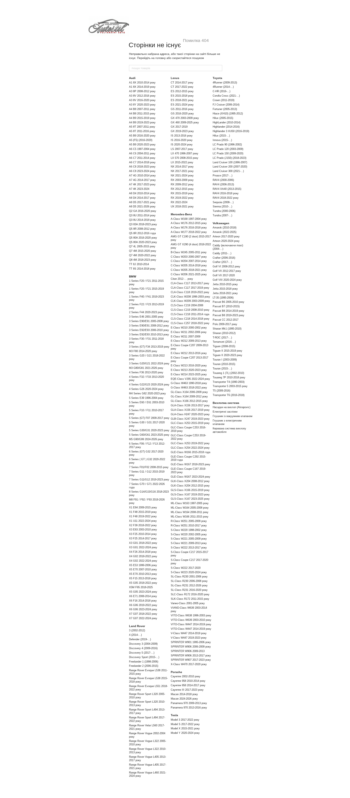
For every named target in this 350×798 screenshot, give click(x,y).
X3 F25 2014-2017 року (143, 538)
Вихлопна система (226, 402)
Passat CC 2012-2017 (225, 319)
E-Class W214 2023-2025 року (189, 374)
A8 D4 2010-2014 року (142, 193)
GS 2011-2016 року (182, 109)
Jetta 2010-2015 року (225, 284)
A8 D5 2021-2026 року (142, 206)
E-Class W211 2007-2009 (185, 336)
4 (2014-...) (135, 634)
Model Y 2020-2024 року (185, 732)
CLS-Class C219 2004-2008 (187, 305)
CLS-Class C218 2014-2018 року (190, 318)
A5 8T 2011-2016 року (142, 131)
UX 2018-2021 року (182, 206)
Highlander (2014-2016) (226, 126)
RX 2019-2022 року (182, 197)
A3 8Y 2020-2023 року (142, 104)
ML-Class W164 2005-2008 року (190, 507)
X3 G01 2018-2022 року (143, 542)
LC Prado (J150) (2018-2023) (229, 157)
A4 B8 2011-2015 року (142, 113)
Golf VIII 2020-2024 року (227, 279)
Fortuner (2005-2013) (225, 109)
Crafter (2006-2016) (224, 257)
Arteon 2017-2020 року (226, 236)
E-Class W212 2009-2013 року (189, 340)
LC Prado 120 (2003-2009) (228, 148)
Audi (132, 78)
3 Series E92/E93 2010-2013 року (149, 334)
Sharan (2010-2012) (224, 333)
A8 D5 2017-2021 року (142, 202)
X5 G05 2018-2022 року (143, 582)
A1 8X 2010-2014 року (142, 82)
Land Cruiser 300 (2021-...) (228, 171)
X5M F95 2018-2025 (141, 587)
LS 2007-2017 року (182, 148)
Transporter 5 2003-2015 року (230, 386)
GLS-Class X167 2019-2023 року (190, 494)
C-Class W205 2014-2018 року (189, 265)
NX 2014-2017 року (182, 166)
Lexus (175, 78)
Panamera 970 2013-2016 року (189, 707)
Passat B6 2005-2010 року (228, 301)
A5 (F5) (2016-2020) (140, 140)
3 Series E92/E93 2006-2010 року (149, 330)
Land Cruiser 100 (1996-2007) (230, 162)
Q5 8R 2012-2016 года (142, 233)
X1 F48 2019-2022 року (143, 516)
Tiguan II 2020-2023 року (227, 355)
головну (160, 58)
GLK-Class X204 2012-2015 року (190, 485)
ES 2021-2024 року (182, 104)
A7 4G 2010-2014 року (142, 175)
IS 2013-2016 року (182, 135)
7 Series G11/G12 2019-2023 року (149, 479)
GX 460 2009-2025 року (185, 122)
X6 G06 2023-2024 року (143, 609)
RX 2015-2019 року (182, 193)
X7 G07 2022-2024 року (143, 618)
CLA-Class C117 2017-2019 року (190, 287)
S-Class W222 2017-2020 (186, 567)
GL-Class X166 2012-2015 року (189, 400)
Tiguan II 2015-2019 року (227, 350)
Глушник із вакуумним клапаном (232, 416)
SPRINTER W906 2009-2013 (188, 651)
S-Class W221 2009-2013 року (189, 543)
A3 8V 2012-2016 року (142, 95)
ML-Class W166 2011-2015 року (189, 516)
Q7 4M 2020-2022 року (142, 255)
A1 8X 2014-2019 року (142, 86)
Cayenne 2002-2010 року (185, 676)
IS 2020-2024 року (182, 144)
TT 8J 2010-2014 (139, 264)
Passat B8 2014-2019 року (228, 310)
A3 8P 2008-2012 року (142, 91)
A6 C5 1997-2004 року (142, 148)
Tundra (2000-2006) (224, 210)
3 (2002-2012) (137, 630)
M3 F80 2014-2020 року (143, 351)
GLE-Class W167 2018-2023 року (190, 464)
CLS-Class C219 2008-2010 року (190, 309)
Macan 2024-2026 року (184, 698)
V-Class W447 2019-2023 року (189, 637)
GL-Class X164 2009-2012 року (189, 396)
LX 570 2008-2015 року (184, 157)
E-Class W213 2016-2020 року (189, 365)
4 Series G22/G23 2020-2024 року (149, 384)
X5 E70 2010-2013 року (143, 573)
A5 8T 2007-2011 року (142, 126)
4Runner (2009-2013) (225, 82)
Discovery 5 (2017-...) (141, 652)
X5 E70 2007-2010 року (143, 569)
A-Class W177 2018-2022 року (189, 232)
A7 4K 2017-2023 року (142, 184)
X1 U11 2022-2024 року (143, 520)
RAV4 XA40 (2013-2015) (227, 188)
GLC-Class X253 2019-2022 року (190, 443)
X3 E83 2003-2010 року (143, 529)
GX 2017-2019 (179, 126)
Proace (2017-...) (222, 175)
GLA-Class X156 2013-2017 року (190, 405)
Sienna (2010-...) (222, 206)
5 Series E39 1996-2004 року (146, 397)
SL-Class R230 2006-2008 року (189, 580)
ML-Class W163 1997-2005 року (190, 503)
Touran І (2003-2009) (225, 359)
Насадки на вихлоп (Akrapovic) (231, 407)
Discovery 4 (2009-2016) (143, 648)
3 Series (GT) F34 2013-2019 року (149, 346)
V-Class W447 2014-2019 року (189, 633)
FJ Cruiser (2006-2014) (226, 104)
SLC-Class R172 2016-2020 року (190, 594)
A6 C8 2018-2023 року (142, 166)
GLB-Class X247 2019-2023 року (190, 418)
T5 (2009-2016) (221, 390)
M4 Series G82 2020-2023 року (147, 393)
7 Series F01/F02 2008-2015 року (149, 467)
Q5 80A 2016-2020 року (143, 237)
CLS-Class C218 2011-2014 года (190, 314)
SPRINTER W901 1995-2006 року (191, 642)
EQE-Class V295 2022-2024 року (190, 378)
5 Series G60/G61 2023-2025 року (149, 434)
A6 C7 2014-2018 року (142, 162)
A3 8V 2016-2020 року (142, 100)
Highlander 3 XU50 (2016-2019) (231, 131)
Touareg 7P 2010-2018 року (229, 377)
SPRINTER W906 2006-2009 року (191, 646)
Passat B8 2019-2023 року (228, 315)
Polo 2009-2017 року (225, 324)
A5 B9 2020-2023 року (142, 144)
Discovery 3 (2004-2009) (143, 643)
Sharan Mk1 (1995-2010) (227, 328)
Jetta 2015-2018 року (225, 288)
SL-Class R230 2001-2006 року (189, 576)
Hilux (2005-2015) (223, 117)
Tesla (174, 715)
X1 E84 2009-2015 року (143, 507)
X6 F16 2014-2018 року (143, 600)
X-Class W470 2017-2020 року (189, 664)
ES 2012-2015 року (182, 91)
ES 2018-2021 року (182, 100)
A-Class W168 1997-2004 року (189, 218)
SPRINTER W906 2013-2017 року (191, 655)
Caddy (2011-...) (222, 253)
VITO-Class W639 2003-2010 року (191, 619)
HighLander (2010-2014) (226, 122)
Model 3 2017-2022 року (185, 719)
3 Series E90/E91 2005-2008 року (149, 321)
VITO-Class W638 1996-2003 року (191, 615)
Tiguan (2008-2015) (224, 346)
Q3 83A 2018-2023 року (143, 224)
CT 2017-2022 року (182, 86)
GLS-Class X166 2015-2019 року (190, 490)
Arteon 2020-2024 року (226, 240)
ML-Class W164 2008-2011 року (189, 512)
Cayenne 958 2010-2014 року (188, 680)
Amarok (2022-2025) (224, 232)
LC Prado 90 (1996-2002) (227, 144)
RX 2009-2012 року (182, 184)
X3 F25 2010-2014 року (143, 534)
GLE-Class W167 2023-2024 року (190, 476)
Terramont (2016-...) (224, 341)
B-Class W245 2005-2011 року (189, 252)
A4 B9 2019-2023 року (142, 122)
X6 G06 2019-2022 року (143, 605)
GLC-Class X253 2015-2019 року (190, 423)
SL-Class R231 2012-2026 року (189, 585)
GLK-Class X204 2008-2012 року (190, 481)
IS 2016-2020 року (182, 140)
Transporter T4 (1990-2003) (228, 381)
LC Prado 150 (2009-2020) (228, 153)
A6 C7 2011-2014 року (142, 157)
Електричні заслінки (225, 411)
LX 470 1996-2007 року (184, 153)
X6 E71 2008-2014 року (143, 596)
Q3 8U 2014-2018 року (142, 219)
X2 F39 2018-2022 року (143, 525)
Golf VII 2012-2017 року (227, 270)
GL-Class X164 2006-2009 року (189, 392)
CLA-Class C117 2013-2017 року (190, 283)
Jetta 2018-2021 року (225, 293)
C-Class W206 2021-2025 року (189, 274)
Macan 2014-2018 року (184, 694)
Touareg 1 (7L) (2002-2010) (228, 372)
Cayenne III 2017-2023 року (187, 689)
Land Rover (137, 626)
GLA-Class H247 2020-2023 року (190, 414)
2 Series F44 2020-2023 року (146, 312)
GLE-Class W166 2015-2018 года (190, 452)
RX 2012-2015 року (182, 188)
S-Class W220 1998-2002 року (189, 529)
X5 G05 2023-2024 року (143, 591)
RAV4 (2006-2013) (223, 184)
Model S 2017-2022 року (185, 724)
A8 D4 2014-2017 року (142, 197)
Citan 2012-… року (182, 278)
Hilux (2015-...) (221, 135)
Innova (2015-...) (222, 140)
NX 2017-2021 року (182, 171)
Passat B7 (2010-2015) (226, 306)
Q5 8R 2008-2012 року (142, 228)
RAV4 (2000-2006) (223, 179)
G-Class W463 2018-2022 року (189, 387)
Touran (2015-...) (222, 368)
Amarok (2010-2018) (224, 227)
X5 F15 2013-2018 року (143, 578)
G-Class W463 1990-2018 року (189, 383)
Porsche (176, 672)
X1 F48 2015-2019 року (143, 511)
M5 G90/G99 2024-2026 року (146, 439)
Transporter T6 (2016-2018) (228, 395)
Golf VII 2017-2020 (224, 275)
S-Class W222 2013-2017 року (189, 547)
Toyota (217, 78)
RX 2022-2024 (179, 202)
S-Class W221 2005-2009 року (189, 538)
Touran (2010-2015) (224, 364)
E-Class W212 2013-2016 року (189, 353)
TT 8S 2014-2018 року (142, 268)
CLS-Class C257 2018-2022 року (190, 323)
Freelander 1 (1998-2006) (143, 661)
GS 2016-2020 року (182, 113)
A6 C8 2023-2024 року (142, 171)
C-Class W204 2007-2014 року (189, 260)
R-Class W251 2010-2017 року (189, 525)
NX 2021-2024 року (182, 175)
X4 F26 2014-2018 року (143, 551)
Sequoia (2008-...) (223, 202)
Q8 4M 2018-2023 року (142, 259)
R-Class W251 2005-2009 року (189, 521)
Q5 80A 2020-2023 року (143, 242)
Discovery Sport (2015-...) (144, 657)
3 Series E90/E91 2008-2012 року (149, 325)
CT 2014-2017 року (182, 82)
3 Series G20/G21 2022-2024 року (149, 363)
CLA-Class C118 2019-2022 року (190, 292)
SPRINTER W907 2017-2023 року (191, 659)
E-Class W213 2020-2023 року (189, 369)
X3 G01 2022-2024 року (143, 547)
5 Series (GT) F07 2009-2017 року (149, 417)
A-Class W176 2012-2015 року (189, 223)
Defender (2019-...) (140, 639)
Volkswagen (221, 223)
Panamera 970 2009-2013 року (189, 703)
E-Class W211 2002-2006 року (189, 332)
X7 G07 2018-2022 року (143, 613)
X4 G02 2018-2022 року (143, 556)
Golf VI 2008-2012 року (226, 266)
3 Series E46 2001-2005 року (146, 316)
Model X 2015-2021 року (185, 728)
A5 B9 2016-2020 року (142, 135)
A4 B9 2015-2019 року (142, 117)
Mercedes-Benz (181, 214)
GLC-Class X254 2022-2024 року (190, 447)
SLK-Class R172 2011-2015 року (190, 598)
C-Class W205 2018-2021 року (189, 269)
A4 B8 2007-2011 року (142, 109)
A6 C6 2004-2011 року (142, 153)
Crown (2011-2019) (223, 100)
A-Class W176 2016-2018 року (189, 227)
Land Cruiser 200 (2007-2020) (230, 166)
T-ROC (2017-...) (222, 337)
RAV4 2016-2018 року (226, 193)
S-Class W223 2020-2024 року (189, 572)
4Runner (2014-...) (223, 86)
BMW (132, 276)
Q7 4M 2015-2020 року (142, 250)
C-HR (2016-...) (221, 91)
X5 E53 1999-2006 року (143, 565)
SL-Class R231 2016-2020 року (189, 589)
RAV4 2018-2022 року (226, 197)
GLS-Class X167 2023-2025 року (190, 498)
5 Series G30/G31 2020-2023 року (149, 430)
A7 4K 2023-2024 (139, 188)
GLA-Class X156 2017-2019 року (190, 409)
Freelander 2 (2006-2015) (143, 665)
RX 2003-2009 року (182, 179)
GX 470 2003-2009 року (185, 117)
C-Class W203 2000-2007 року (189, 256)
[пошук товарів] (219, 68)
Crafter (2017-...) (222, 262)
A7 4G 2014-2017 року (142, 179)
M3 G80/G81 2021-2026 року (146, 367)
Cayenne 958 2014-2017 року (188, 685)
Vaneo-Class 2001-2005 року (188, 603)
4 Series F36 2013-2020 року (146, 372)
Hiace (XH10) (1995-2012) (228, 113)
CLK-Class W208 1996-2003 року (190, 296)
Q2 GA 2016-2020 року (142, 210)
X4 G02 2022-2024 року (143, 560)
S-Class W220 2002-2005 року (189, 534)
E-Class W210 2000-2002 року (189, 327)
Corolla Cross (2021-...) (226, 95)
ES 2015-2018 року (182, 95)
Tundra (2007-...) (222, 215)
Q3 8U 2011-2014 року (142, 215)
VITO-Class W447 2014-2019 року (191, 624)
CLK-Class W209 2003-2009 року (190, 300)
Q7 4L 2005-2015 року (142, 246)
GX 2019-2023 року (182, 131)
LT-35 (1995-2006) (223, 297)
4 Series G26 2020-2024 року (146, 388)
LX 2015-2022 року (182, 162)
